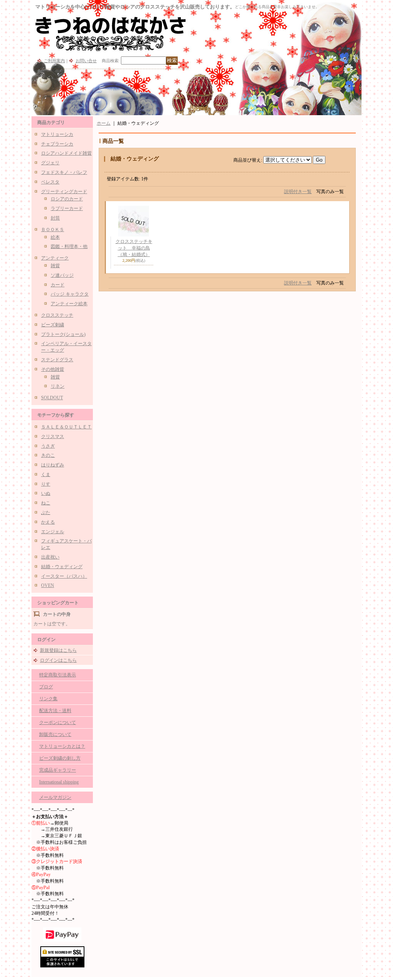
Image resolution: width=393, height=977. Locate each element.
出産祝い (50, 557)
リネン (57, 386)
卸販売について (55, 734)
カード (57, 285)
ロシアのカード (67, 199)
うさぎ (48, 446)
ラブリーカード (67, 208)
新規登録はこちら (58, 650)
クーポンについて (57, 722)
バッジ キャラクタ (70, 294)
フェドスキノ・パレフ (64, 172)
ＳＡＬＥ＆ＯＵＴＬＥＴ (66, 427)
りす (45, 484)
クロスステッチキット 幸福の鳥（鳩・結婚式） (134, 248)
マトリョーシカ (57, 134)
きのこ (48, 455)
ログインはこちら (58, 660)
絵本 (55, 237)
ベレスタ (50, 182)
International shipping (59, 782)
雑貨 (55, 265)
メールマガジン (55, 797)
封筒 (55, 218)
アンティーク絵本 (69, 303)
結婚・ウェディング (62, 566)
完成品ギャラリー (57, 770)
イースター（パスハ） (64, 576)
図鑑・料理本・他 (69, 246)
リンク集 (48, 698)
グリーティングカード (64, 191)
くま (45, 474)
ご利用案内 (54, 60)
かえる (48, 522)
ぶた (45, 512)
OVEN (47, 585)
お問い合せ (86, 60)
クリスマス (52, 436)
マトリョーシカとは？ (62, 746)
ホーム (104, 123)
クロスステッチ (57, 315)
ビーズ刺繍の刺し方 (60, 758)
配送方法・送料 (55, 710)
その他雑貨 (52, 369)
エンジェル (52, 531)
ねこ (45, 503)
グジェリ (50, 162)
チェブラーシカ (57, 144)
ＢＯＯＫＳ (52, 229)
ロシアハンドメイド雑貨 (66, 153)
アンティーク (55, 258)
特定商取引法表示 (57, 675)
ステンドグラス (57, 359)
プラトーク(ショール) (63, 334)
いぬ (45, 493)
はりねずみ (52, 465)
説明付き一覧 (298, 191)
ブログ (46, 686)
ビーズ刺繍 (52, 324)
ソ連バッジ (62, 275)
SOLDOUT (52, 397)
